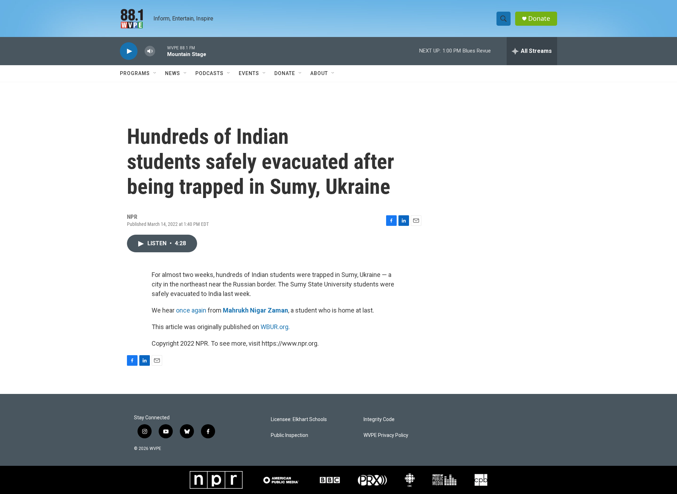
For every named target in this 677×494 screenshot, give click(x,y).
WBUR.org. (275, 327)
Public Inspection (289, 435)
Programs (135, 73)
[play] (128, 51)
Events (249, 73)
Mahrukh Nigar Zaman (255, 310)
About (319, 73)
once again (191, 310)
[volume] (150, 51)
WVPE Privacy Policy (386, 435)
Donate (539, 18)
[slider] (161, 51)
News (172, 73)
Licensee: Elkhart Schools (299, 419)
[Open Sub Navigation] (155, 73)
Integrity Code (379, 419)
